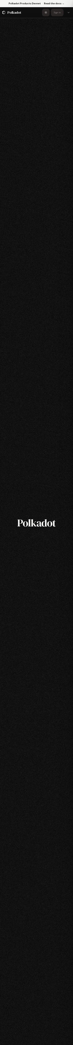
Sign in (57, 12)
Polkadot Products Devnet (25, 3)
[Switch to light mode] (46, 12)
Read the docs (54, 3)
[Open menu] (68, 12)
